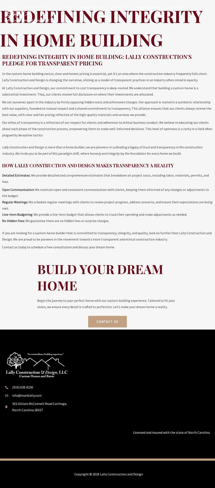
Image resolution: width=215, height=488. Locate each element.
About (66, 7)
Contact (96, 22)
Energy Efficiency (146, 7)
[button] (104, 22)
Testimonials (72, 22)
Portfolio (118, 7)
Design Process (91, 7)
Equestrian (175, 7)
